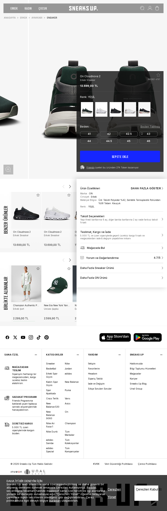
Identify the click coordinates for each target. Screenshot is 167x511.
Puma (68, 390)
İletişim (91, 363)
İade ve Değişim (96, 383)
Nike (67, 363)
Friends (90, 167)
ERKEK (14, 8)
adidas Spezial (50, 450)
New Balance (71, 382)
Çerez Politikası (147, 463)
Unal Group (136, 388)
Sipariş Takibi (95, 378)
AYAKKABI (37, 17)
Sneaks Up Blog (138, 383)
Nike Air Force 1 (50, 425)
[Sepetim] (157, 8)
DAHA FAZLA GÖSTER (146, 188)
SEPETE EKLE (120, 156)
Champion (70, 423)
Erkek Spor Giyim (51, 375)
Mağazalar (135, 373)
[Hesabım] (150, 8)
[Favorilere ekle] (158, 75)
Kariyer (133, 378)
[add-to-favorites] (38, 195)
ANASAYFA (10, 17)
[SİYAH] (116, 109)
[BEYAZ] (101, 109)
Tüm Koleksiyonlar (72, 441)
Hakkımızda (136, 363)
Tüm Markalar (69, 433)
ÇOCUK (42, 8)
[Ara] (142, 8)
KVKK (96, 463)
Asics (67, 403)
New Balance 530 (52, 405)
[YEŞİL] (87, 109)
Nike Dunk (52, 431)
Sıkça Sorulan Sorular (100, 388)
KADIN (28, 8)
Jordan (68, 368)
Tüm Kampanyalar (72, 450)
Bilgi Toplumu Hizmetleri (143, 368)
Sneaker (50, 363)
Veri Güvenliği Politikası (119, 463)
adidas (68, 373)
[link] (121, 219)
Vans (67, 398)
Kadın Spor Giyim (52, 383)
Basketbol (51, 368)
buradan (55, 500)
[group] (26, 220)
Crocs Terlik (52, 398)
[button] (8, 169)
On (66, 411)
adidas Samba (49, 441)
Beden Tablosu (150, 126)
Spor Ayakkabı (51, 392)
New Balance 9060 (50, 415)
